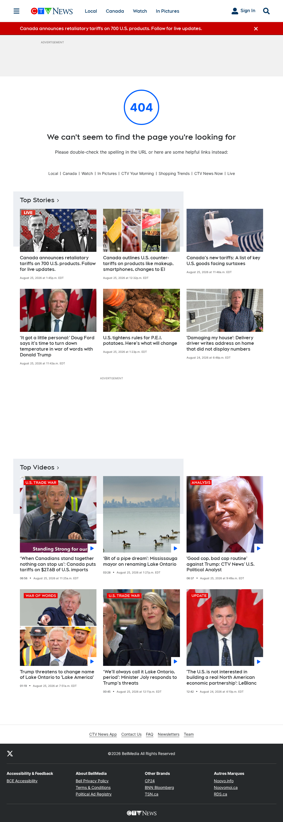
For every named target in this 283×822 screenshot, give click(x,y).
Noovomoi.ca (226, 787)
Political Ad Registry (94, 794)
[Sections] (16, 11)
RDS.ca (220, 794)
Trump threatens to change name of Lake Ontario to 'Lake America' (57, 674)
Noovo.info (224, 780)
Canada (115, 11)
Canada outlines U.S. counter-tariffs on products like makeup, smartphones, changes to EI (138, 263)
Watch (140, 11)
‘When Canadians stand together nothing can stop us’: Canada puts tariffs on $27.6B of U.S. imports (58, 564)
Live (231, 173)
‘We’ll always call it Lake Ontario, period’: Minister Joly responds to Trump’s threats (140, 677)
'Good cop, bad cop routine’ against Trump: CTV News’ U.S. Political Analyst (221, 564)
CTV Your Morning (137, 173)
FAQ (149, 734)
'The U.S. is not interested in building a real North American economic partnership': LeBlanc (221, 677)
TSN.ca (151, 794)
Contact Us (131, 734)
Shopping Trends (174, 173)
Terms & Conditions (93, 787)
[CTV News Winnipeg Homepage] (52, 11)
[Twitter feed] (10, 753)
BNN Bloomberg (159, 787)
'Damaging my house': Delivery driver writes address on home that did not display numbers (220, 343)
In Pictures (167, 11)
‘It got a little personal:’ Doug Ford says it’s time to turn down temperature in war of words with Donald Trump (57, 346)
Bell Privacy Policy (92, 780)
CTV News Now (208, 173)
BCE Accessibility (22, 780)
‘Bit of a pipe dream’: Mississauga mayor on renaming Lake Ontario (140, 561)
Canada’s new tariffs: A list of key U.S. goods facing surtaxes (223, 260)
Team (189, 734)
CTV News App (103, 734)
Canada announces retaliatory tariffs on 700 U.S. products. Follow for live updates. (58, 263)
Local (91, 11)
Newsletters (168, 734)
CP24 (150, 780)
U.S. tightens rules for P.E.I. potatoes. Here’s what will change (140, 340)
